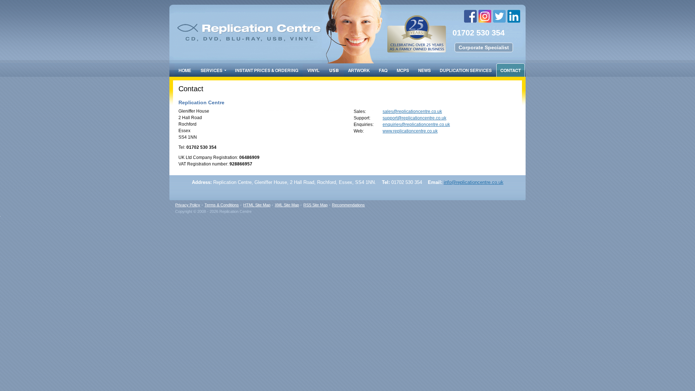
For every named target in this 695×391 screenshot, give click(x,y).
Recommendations (348, 205)
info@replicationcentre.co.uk (474, 182)
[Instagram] (486, 16)
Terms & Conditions (222, 205)
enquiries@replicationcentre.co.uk (416, 124)
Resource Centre (424, 70)
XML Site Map (287, 205)
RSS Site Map (315, 205)
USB (334, 70)
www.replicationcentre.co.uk (410, 131)
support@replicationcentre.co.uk (414, 118)
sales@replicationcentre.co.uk (412, 111)
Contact (510, 70)
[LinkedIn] (514, 16)
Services (213, 70)
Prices (267, 70)
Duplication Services (465, 70)
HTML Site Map (256, 205)
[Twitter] (500, 16)
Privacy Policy (187, 205)
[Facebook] (471, 16)
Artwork (359, 70)
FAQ (383, 70)
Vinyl (313, 70)
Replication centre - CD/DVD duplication (323, 24)
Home (185, 70)
